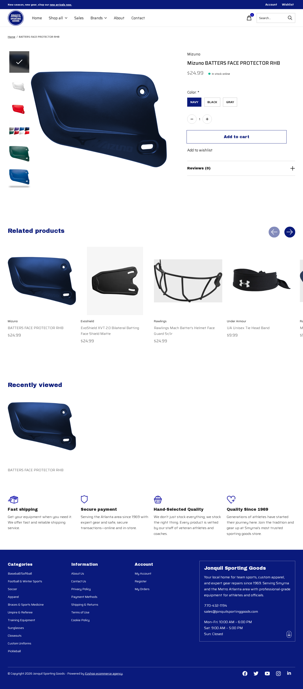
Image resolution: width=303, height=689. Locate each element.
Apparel (13, 596)
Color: (193, 92)
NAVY (194, 102)
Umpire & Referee (20, 612)
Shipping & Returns (84, 604)
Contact (138, 18)
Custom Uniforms (19, 643)
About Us (77, 573)
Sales (79, 18)
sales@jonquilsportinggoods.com (231, 611)
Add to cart (236, 137)
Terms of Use (80, 612)
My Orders (142, 589)
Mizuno (193, 54)
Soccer (12, 589)
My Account (143, 573)
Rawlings (160, 321)
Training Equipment (21, 620)
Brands (97, 18)
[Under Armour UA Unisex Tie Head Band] (261, 281)
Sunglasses (16, 627)
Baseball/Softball (20, 573)
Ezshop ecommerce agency (104, 673)
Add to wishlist (199, 150)
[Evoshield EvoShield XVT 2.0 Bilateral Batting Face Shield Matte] (115, 281)
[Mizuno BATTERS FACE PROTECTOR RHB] (42, 281)
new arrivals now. (61, 4)
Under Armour (236, 321)
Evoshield (87, 321)
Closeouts (15, 635)
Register (141, 581)
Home (37, 18)
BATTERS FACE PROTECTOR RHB (35, 327)
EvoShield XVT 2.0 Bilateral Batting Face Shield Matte (110, 330)
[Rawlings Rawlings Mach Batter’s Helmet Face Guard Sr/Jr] (188, 281)
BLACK (212, 102)
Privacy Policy (81, 589)
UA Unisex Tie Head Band (248, 327)
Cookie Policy (80, 620)
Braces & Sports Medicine (26, 604)
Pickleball (14, 651)
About (119, 18)
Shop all (56, 18)
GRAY (230, 102)
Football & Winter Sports (25, 581)
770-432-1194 (215, 605)
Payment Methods (84, 596)
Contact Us (78, 581)
